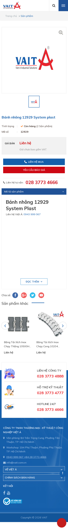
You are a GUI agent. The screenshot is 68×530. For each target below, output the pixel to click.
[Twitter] (32, 295)
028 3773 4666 (42, 182)
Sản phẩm (27, 15)
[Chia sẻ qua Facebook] (15, 295)
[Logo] (10, 5)
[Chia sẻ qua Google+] (24, 295)
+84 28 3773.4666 (35, 457)
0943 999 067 (32, 214)
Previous (6, 325)
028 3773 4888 (50, 376)
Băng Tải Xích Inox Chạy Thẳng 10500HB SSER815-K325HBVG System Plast (17, 344)
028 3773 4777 (50, 392)
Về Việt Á (11, 469)
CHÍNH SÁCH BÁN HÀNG (20, 477)
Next (63, 325)
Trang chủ (11, 15)
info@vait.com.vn (16, 462)
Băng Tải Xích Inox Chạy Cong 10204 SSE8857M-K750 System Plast (47, 344)
